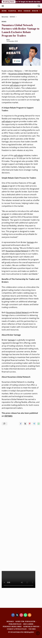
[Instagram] (21, 615)
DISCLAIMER (28, 624)
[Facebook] (13, 615)
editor (8, 40)
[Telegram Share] (34, 423)
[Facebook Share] (20, 423)
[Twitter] (17, 615)
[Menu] (3, 6)
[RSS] (29, 615)
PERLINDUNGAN (15, 624)
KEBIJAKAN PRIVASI (31, 626)
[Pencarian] (39, 6)
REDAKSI (10, 621)
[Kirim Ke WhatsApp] (38, 423)
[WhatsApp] (25, 615)
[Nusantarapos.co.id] (16, 6)
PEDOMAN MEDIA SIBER (12, 626)
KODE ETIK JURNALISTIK (25, 621)
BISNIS (4, 22)
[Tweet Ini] (25, 423)
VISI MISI (32, 629)
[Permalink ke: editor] (3, 40)
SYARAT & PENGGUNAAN (17, 629)
